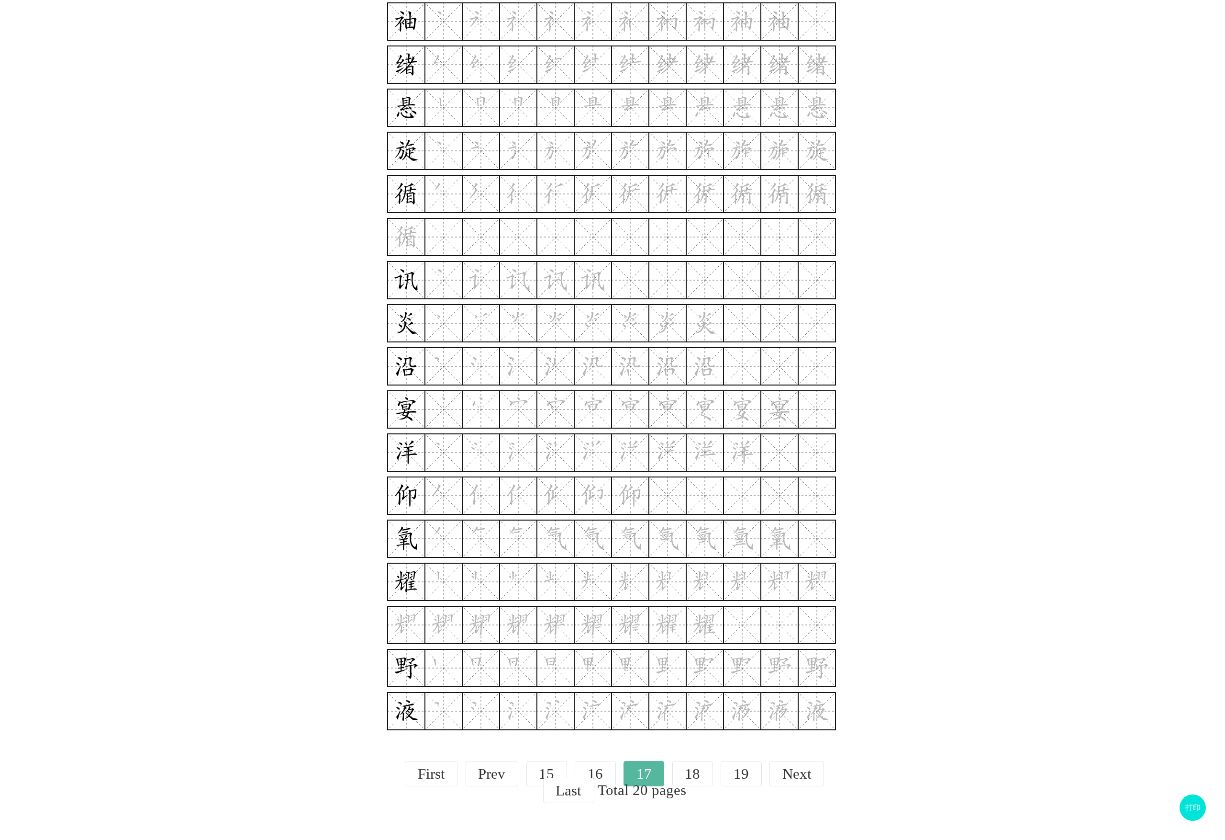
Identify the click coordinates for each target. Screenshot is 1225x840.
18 (692, 773)
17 (644, 773)
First (431, 773)
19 (741, 773)
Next (797, 773)
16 (595, 773)
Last (568, 790)
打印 (1193, 808)
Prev (491, 773)
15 (546, 773)
